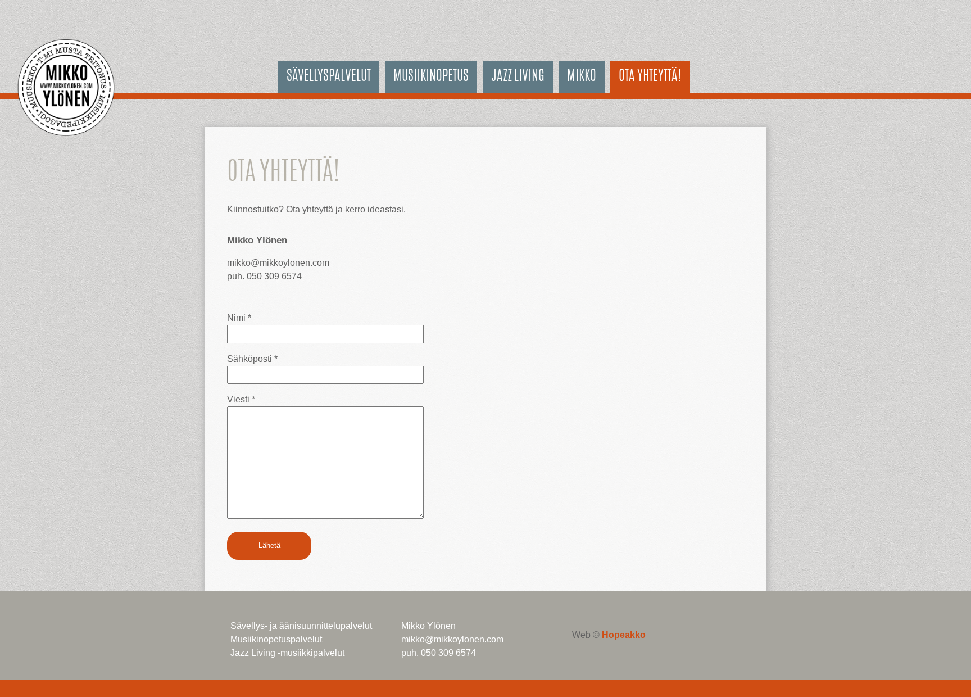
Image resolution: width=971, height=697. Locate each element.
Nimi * (239, 318)
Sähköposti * (252, 359)
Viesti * (241, 399)
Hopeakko (624, 635)
